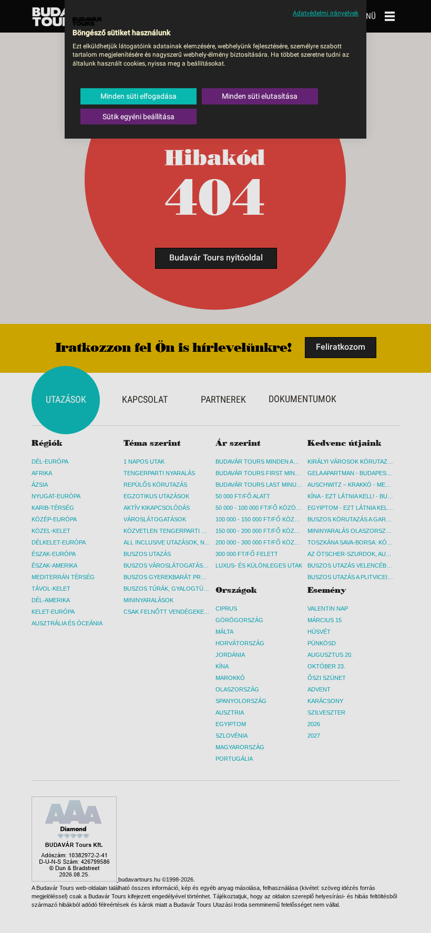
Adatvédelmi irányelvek (325, 13)
